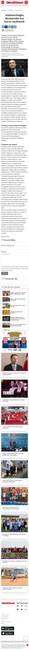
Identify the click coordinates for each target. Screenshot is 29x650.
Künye (2, 620)
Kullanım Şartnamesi (6, 621)
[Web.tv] (25, 609)
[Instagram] (25, 605)
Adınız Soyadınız (7, 245)
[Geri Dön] (2, 2)
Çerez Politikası (5, 616)
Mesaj (3, 252)
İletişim (3, 623)
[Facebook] (17, 605)
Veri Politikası (4, 618)
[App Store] (14, 633)
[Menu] (26, 2)
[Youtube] (21, 609)
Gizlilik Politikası (5, 615)
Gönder (4, 273)
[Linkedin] (17, 609)
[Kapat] (27, 645)
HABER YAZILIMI (5, 641)
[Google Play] (14, 628)
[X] (21, 605)
